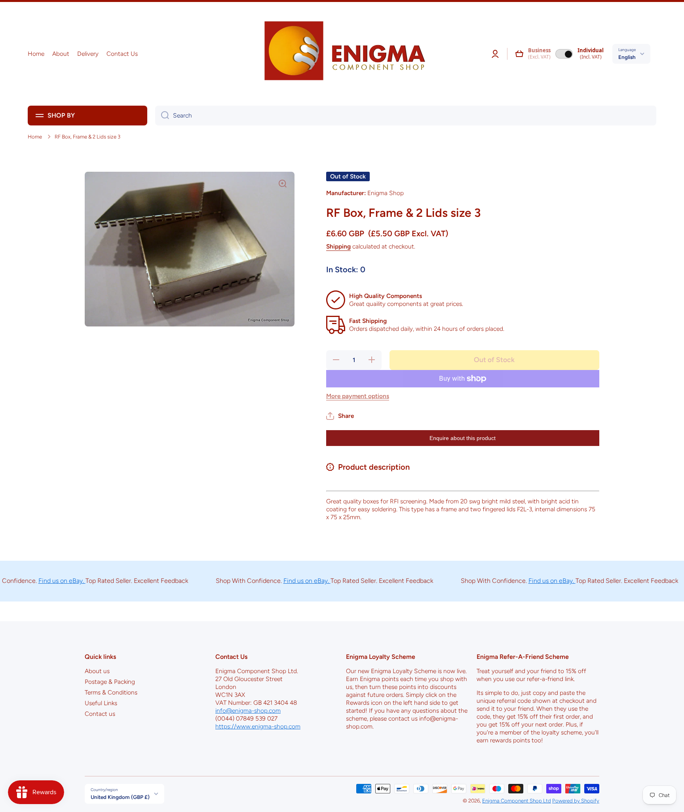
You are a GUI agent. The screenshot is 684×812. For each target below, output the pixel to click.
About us (97, 671)
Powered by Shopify (575, 800)
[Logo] (342, 54)
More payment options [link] (357, 396)
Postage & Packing (110, 681)
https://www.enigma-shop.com (257, 726)
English (627, 57)
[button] (519, 54)
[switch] (564, 54)
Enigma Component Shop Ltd (516, 800)
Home (35, 136)
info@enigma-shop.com (248, 710)
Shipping (338, 246)
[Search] (162, 115)
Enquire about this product (462, 438)
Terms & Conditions (111, 692)
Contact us (100, 713)
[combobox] (405, 115)
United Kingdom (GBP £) (120, 797)
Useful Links (101, 703)
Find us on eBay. (44, 580)
